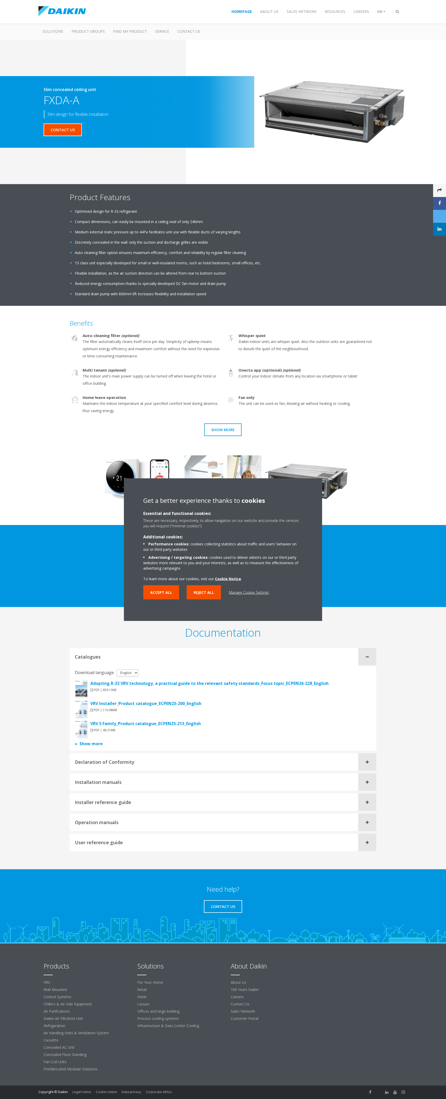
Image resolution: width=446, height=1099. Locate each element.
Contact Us (188, 31)
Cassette (51, 1040)
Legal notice (82, 1091)
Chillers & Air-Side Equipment (68, 1004)
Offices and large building (158, 1011)
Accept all (161, 592)
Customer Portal (244, 1018)
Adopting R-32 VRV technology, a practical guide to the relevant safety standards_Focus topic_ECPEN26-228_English (209, 683)
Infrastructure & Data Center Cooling (168, 1025)
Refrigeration (54, 1025)
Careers (237, 996)
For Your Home (150, 982)
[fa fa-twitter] (379, 1092)
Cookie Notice (228, 578)
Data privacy (131, 1091)
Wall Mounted (55, 989)
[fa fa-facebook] (370, 1092)
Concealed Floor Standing (65, 1054)
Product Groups (88, 31)
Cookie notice (106, 1091)
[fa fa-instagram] (403, 1092)
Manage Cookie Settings (249, 592)
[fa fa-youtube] (395, 1092)
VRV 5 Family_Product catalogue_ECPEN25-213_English (145, 723)
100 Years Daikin (245, 989)
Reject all (204, 592)
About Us (238, 982)
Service (162, 31)
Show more (223, 429)
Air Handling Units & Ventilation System (76, 1032)
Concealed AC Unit (59, 1047)
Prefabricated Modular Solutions (71, 1069)
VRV (47, 982)
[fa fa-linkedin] (387, 1092)
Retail (142, 989)
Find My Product (130, 31)
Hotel (141, 996)
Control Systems (57, 996)
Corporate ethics (159, 1091)
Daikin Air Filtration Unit (63, 1018)
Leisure (143, 1004)
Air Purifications (57, 1011)
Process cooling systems (158, 1018)
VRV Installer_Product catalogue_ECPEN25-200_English (145, 703)
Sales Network (243, 1011)
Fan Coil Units (55, 1061)
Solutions (53, 31)
